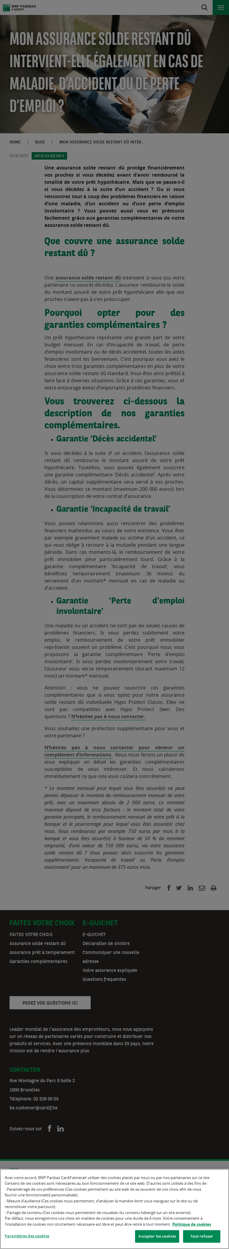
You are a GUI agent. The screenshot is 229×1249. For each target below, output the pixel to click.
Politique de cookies (191, 1224)
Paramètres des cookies (27, 1236)
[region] (114, 1209)
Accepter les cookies (157, 1236)
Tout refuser (201, 1236)
